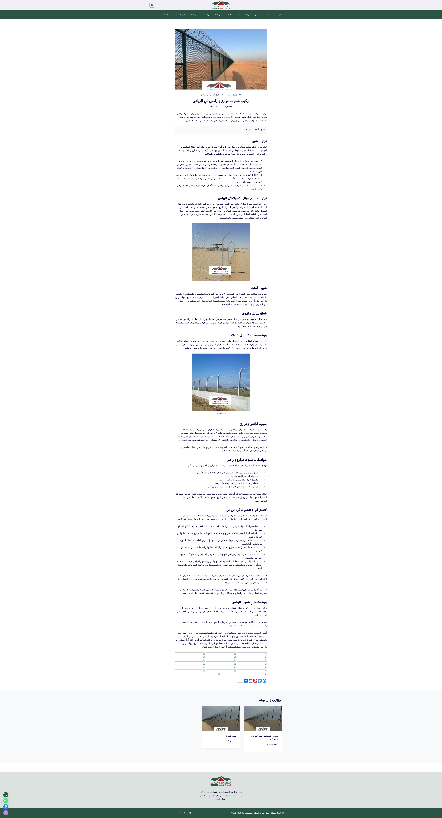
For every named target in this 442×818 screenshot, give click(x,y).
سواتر (257, 14)
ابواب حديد (205, 14)
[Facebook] (190, 813)
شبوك (182, 14)
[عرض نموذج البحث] (152, 5)
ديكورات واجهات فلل (222, 14)
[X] (184, 813)
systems (228, 107)
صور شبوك (231, 736)
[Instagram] (179, 813)
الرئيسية (277, 14)
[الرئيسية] (240, 95)
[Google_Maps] (5, 806)
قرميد (174, 14)
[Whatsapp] (5, 800)
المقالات (164, 14)
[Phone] (5, 794)
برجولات (248, 14)
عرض (249, 129)
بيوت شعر (192, 14)
